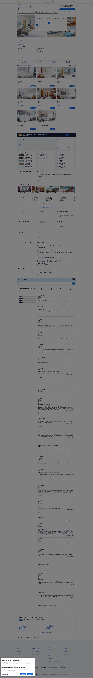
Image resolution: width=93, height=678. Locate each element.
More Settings (5, 674)
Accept (30, 674)
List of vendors (4, 671)
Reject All (23, 674)
